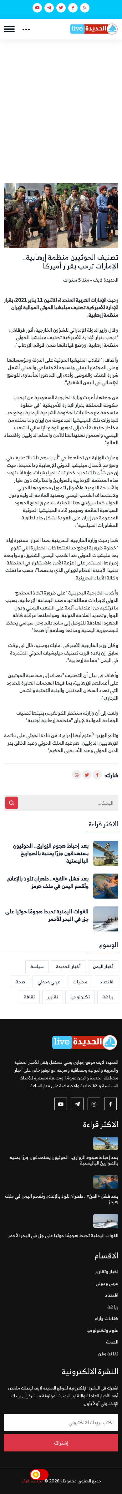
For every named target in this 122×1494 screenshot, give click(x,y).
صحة (20, 981)
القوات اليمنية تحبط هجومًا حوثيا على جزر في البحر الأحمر (47, 915)
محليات (80, 981)
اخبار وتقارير (106, 1271)
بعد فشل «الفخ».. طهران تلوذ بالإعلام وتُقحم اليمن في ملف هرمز (48, 882)
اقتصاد (106, 981)
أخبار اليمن (103, 966)
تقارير (52, 996)
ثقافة (29, 996)
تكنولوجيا (80, 996)
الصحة (112, 1342)
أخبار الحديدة (68, 966)
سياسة (36, 966)
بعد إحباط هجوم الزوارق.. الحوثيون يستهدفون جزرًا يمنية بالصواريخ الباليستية (51, 853)
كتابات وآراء (106, 1318)
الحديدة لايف (32, 1481)
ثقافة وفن (108, 1353)
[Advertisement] (61, 104)
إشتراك (61, 1442)
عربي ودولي (49, 981)
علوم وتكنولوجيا (102, 1330)
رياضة (107, 996)
